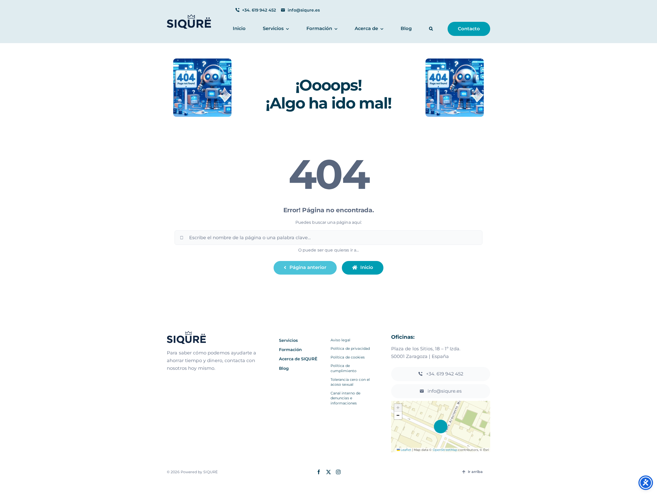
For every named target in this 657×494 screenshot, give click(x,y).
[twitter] (328, 472)
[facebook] (318, 472)
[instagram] (338, 472)
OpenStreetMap (445, 450)
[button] (431, 29)
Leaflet (405, 450)
